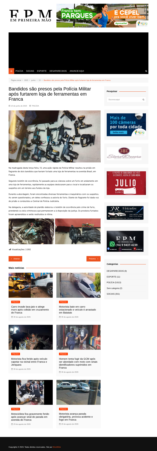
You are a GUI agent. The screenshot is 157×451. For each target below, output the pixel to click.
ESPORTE (42, 71)
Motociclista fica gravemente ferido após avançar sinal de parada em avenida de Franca (30, 417)
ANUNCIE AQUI (77, 71)
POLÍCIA (19, 71)
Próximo (92, 259)
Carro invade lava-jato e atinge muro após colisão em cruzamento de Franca (30, 309)
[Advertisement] (78, 49)
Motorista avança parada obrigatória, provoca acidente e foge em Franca (76, 416)
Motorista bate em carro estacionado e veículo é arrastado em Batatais (77, 309)
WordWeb (57, 447)
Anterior (16, 259)
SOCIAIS (30, 71)
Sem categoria (113, 288)
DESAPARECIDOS (58, 71)
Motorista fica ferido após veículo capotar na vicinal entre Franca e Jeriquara (29, 361)
